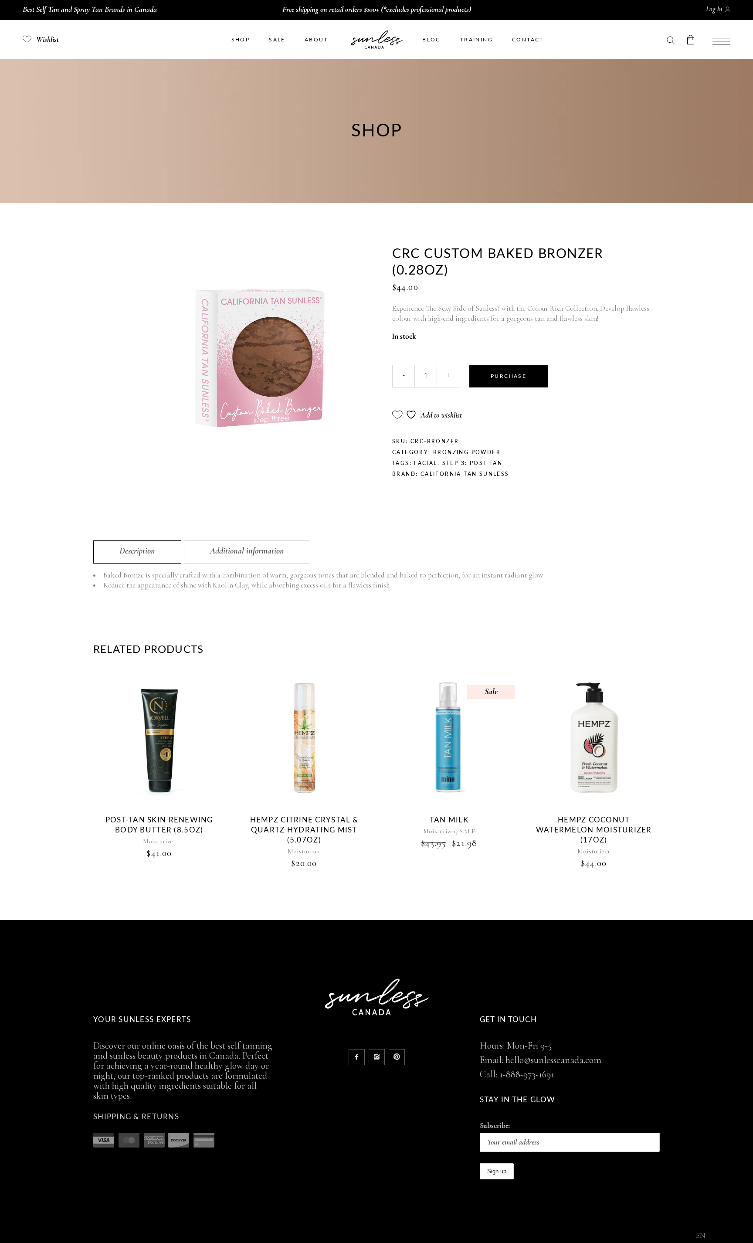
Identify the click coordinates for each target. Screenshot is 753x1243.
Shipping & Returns (136, 1117)
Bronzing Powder (467, 452)
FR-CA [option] (720, 1236)
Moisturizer (159, 841)
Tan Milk (449, 820)
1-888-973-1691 (526, 1074)
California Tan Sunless (465, 474)
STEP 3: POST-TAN (472, 463)
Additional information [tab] (247, 551)
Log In (714, 9)
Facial (425, 463)
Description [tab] (137, 551)
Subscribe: (495, 1125)
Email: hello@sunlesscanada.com (540, 1060)
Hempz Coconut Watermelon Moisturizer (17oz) (594, 830)
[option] (721, 1236)
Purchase (508, 376)
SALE (467, 831)
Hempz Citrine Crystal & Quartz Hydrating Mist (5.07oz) (304, 830)
